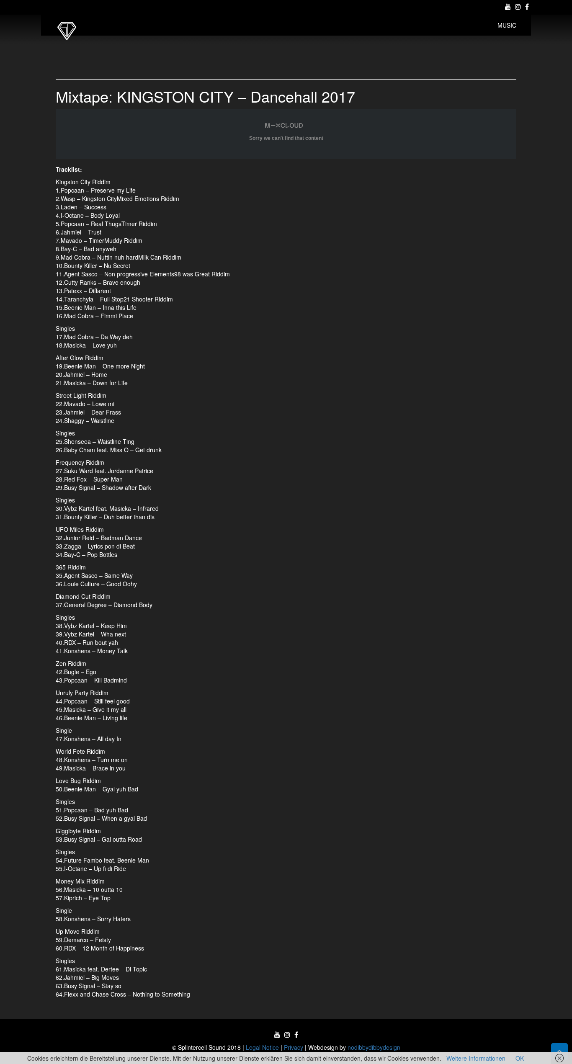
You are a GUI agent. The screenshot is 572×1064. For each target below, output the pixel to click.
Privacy (293, 1047)
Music (506, 25)
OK (519, 1058)
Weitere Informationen (475, 1058)
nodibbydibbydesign (374, 1047)
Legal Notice (262, 1047)
